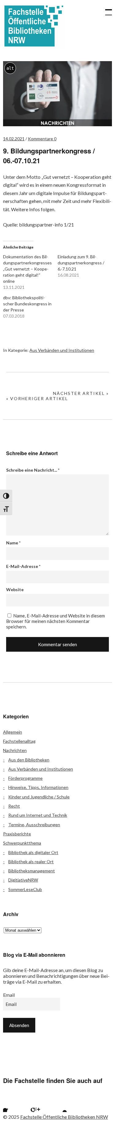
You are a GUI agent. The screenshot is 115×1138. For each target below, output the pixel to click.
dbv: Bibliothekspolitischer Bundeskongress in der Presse (27, 303)
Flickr (27, 1104)
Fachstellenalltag (19, 741)
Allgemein (12, 732)
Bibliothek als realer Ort (31, 861)
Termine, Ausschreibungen (34, 824)
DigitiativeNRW (23, 879)
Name (13, 542)
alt (10, 68)
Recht (14, 805)
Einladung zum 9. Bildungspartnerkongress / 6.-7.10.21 (81, 262)
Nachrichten (15, 750)
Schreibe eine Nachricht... (32, 470)
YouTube (59, 1104)
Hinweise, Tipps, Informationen (38, 787)
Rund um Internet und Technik (37, 815)
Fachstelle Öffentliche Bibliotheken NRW (33, 26)
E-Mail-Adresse (23, 566)
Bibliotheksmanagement (31, 870)
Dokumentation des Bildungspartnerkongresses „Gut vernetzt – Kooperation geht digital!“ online (27, 269)
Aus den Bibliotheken (28, 759)
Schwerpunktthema (22, 842)
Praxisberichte (17, 833)
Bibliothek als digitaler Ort (33, 852)
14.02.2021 (14, 138)
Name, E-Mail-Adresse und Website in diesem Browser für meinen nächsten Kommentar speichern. (55, 621)
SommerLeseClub (25, 889)
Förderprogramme (25, 778)
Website (15, 589)
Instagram (43, 1104)
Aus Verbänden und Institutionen (61, 350)
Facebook (10, 1104)
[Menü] (106, 9)
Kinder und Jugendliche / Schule (39, 796)
